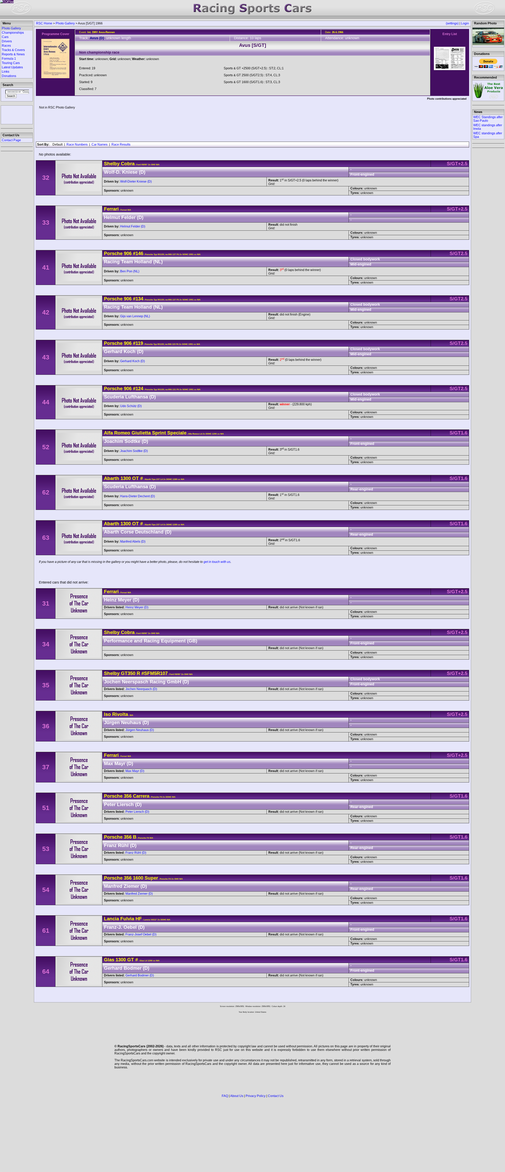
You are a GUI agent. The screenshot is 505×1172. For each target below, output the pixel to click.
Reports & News (13, 54)
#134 (138, 298)
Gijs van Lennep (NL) (135, 316)
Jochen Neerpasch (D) (141, 689)
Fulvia (127, 918)
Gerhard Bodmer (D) (139, 975)
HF (138, 918)
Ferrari (111, 209)
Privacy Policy (256, 1096)
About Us (236, 1096)
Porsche (113, 253)
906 (128, 253)
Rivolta (120, 714)
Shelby (112, 163)
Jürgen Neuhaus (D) (139, 730)
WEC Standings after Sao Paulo (488, 118)
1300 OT (130, 478)
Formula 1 (9, 58)
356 (128, 796)
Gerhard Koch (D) (132, 361)
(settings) (452, 23)
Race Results (120, 144)
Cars (5, 37)
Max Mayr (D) (134, 771)
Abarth (111, 478)
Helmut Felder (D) (132, 226)
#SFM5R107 (154, 673)
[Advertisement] (17, 114)
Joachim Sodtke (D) (134, 451)
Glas (109, 959)
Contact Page (11, 140)
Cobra (128, 163)
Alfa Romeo (117, 432)
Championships (13, 32)
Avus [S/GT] (252, 45)
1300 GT (125, 959)
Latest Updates (12, 67)
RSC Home (44, 23)
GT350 (128, 673)
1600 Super (145, 878)
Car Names (100, 144)
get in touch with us (217, 561)
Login (465, 23)
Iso (107, 714)
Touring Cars (11, 63)
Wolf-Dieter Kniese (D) (136, 181)
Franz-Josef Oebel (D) (140, 934)
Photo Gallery (65, 23)
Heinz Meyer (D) (136, 607)
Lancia (111, 918)
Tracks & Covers (13, 50)
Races (6, 45)
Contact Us (275, 1096)
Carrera (140, 796)
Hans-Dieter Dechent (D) (137, 496)
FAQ (225, 1096)
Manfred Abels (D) (132, 541)
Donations (9, 76)
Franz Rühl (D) (135, 852)
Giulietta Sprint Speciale (159, 432)
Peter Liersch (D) (137, 811)
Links (5, 71)
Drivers (7, 41)
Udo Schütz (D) (131, 406)
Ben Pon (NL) (129, 271)
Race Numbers (77, 144)
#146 (138, 253)
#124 (138, 388)
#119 (138, 343)
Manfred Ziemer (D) (139, 893)
